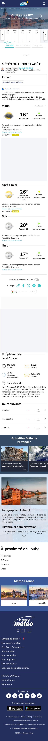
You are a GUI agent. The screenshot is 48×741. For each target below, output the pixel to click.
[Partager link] (18, 285)
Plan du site (37, 717)
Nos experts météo (10, 642)
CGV (29, 717)
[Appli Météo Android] (33, 708)
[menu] (4, 4)
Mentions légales (12, 717)
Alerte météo (8, 651)
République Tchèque (11, 9)
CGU (23, 717)
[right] (46, 35)
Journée (9, 45)
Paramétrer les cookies (36, 725)
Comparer (37, 45)
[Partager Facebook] (23, 285)
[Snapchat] (20, 695)
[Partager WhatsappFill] (39, 285)
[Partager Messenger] (34, 285)
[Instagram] (27, 695)
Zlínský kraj (32, 9)
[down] (24, 536)
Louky (39, 9)
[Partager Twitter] (28, 285)
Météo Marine (8, 680)
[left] (2, 35)
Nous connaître (8, 655)
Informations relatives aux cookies (25, 721)
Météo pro (6, 684)
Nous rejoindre (8, 659)
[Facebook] (8, 695)
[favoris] (40, 15)
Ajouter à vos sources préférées (25, 292)
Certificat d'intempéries (12, 647)
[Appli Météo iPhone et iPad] (15, 708)
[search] (44, 4)
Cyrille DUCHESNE (26, 68)
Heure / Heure (23, 45)
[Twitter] (14, 695)
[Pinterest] (33, 695)
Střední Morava (23, 9)
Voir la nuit (39, 106)
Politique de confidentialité (15, 724)
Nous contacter (8, 663)
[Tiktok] (39, 695)
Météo (2, 9)
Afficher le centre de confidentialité (25, 729)
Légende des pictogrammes (15, 667)
